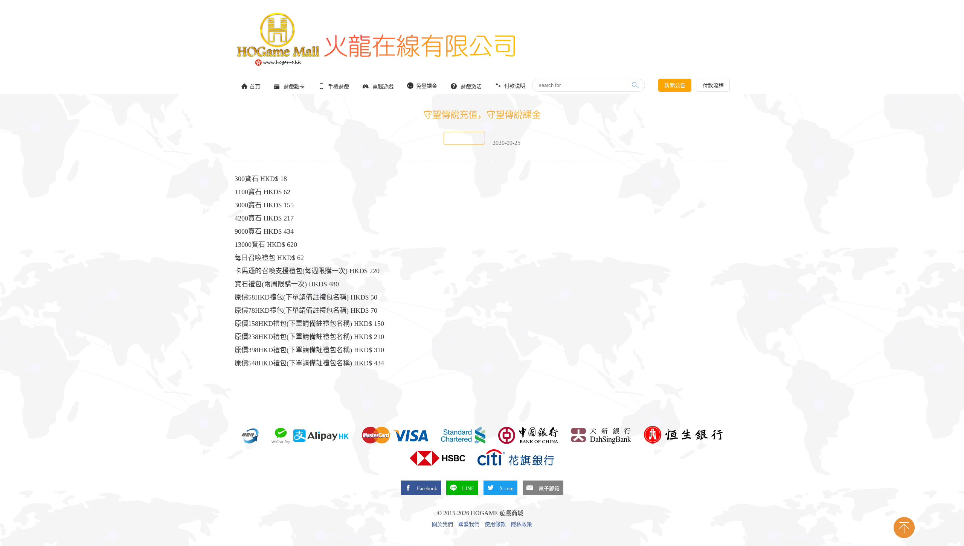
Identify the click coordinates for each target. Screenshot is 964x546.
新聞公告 (674, 85)
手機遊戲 (337, 87)
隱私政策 (521, 524)
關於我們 (442, 524)
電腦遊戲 (382, 87)
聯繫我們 (468, 524)
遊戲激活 (470, 87)
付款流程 (713, 85)
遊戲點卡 (293, 87)
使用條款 (495, 524)
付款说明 (514, 86)
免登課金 (426, 86)
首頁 (255, 87)
